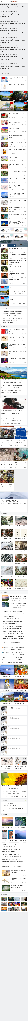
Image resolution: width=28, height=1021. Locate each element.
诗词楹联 (5, 366)
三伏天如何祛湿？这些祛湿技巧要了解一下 (12, 786)
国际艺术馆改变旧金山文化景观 (10, 320)
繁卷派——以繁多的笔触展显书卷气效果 (10, 538)
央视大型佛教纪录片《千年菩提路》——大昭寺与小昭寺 (21, 703)
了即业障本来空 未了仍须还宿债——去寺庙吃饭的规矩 (14, 791)
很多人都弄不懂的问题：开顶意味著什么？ (12, 621)
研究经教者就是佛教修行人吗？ (9, 805)
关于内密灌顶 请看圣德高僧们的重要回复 (17, 303)
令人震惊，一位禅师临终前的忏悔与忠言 (19, 603)
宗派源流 (5, 396)
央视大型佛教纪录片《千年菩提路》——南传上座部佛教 (21, 690)
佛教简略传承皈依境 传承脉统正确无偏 (11, 423)
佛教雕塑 (4, 427)
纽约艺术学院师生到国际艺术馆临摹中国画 (12, 318)
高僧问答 (12, 299)
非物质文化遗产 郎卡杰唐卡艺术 (10, 322)
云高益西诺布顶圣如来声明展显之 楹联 (11, 387)
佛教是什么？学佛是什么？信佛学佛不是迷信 (13, 626)
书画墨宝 (5, 513)
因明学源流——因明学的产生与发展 (10, 413)
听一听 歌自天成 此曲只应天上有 (17, 358)
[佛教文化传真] (14, 2)
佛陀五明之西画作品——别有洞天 (17, 113)
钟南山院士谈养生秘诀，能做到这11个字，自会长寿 (14, 796)
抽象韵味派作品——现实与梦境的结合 (10, 576)
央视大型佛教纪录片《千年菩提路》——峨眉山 (7, 676)
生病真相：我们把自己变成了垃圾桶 (10, 793)
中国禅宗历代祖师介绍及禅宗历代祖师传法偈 (12, 410)
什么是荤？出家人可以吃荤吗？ (9, 810)
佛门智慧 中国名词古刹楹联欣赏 (9, 392)
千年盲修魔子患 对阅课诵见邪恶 (17, 178)
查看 (11, 445)
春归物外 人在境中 (13, 157)
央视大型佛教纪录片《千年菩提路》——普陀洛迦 (7, 690)
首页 (8, 73)
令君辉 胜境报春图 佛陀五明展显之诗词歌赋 (12, 385)
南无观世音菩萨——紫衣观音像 (16, 293)
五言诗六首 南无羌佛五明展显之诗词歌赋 (11, 390)
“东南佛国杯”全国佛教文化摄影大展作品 (12, 313)
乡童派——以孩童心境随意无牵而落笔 (10, 551)
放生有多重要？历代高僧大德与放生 (11, 619)
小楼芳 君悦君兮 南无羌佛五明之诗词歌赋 (11, 383)
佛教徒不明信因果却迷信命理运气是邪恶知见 (12, 808)
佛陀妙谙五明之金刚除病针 (15, 279)
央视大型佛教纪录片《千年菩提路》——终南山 (7, 703)
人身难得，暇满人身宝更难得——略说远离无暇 (13, 636)
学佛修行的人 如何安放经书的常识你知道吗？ (13, 638)
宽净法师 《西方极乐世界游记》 (17, 128)
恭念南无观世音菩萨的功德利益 (10, 624)
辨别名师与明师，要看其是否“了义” (17, 150)
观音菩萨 (12, 288)
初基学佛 (5, 592)
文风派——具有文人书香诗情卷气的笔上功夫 (11, 563)
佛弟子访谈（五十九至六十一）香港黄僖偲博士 (13, 614)
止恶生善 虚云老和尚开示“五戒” (10, 616)
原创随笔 (5, 800)
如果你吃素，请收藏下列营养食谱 (10, 788)
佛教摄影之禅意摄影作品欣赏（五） (11, 501)
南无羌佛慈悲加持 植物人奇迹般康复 (17, 254)
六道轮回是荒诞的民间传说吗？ (9, 803)
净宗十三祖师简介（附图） (8, 418)
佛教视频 (4, 667)
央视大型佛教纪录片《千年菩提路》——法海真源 (21, 676)
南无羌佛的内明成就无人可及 (15, 267)
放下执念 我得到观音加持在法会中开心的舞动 (17, 291)
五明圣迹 (11, 252)
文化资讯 (5, 308)
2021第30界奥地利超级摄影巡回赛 (10, 316)
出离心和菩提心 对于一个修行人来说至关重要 (13, 633)
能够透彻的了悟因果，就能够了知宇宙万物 (12, 631)
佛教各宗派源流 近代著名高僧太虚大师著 (11, 420)
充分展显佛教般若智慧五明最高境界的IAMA (12, 311)
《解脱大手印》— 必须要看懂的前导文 (12, 642)
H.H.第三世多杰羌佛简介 (8, 416)
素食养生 (5, 772)
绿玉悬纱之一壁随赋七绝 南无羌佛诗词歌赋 (11, 380)
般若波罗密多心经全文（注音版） (17, 84)
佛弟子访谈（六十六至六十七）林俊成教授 (13, 659)
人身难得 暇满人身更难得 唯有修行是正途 (12, 662)
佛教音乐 (5, 326)
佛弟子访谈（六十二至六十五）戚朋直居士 (12, 611)
